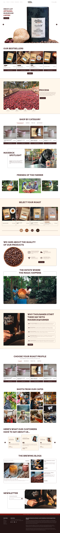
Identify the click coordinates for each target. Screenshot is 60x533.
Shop (4, 519)
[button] (4, 2)
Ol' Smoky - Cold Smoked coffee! (34, 223)
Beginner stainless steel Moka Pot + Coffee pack (34, 140)
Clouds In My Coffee (5, 223)
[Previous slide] (3, 24)
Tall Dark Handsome (20, 66)
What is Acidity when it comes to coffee (49, 461)
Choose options (10, 70)
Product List (4, 520)
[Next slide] (57, 24)
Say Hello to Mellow (47, 66)
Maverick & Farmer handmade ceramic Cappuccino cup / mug (8, 140)
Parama (5, 66)
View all (30, 73)
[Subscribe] (22, 499)
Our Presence (5, 521)
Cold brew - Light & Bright (19, 223)
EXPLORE (30, 344)
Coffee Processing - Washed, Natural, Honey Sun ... (49, 473)
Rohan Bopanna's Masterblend (33, 66)
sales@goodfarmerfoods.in (18, 519)
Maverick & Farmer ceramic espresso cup (21, 140)
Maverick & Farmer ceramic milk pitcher (48, 140)
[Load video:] (30, 290)
